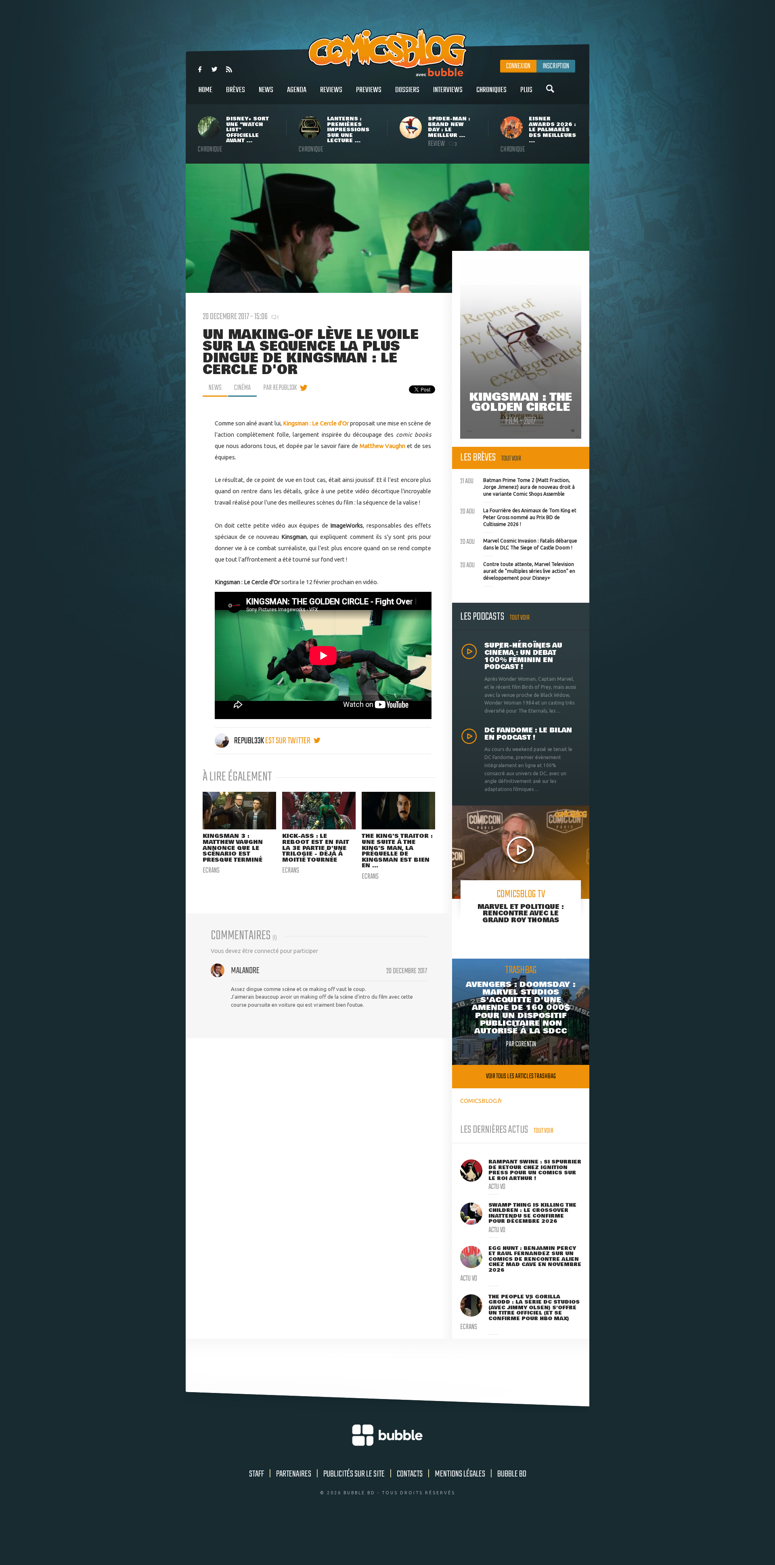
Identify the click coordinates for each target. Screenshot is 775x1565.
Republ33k (249, 741)
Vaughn (395, 445)
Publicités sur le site (354, 1474)
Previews (368, 90)
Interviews (448, 90)
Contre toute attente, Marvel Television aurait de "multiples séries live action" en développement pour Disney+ (517, 570)
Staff (256, 1474)
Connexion (518, 66)
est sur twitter (288, 741)
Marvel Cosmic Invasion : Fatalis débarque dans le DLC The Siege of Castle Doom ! (518, 543)
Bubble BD (511, 1474)
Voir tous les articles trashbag (521, 1076)
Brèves (235, 90)
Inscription (555, 66)
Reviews (331, 90)
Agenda (296, 90)
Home (205, 90)
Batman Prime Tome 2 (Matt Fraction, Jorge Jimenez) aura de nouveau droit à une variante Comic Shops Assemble (517, 486)
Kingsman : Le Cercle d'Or (316, 423)
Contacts (410, 1474)
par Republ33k (280, 387)
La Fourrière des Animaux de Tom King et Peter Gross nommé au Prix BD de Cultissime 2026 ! (518, 516)
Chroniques (491, 90)
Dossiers (407, 90)
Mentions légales (460, 1474)
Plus (526, 90)
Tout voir (511, 458)
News (266, 90)
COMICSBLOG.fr (481, 1100)
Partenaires (293, 1474)
